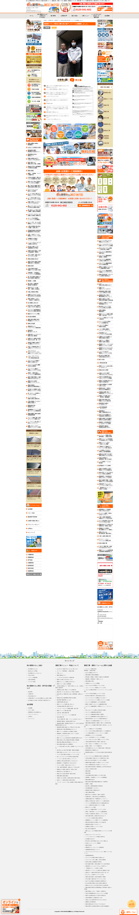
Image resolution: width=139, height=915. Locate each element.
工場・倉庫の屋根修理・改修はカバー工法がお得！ (106, 517)
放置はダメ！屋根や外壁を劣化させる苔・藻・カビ (97, 872)
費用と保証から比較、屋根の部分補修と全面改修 (106, 299)
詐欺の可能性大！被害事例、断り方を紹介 (105, 458)
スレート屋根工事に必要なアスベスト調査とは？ (34, 418)
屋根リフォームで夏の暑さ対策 (64, 710)
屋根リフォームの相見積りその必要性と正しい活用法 (106, 439)
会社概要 (107, 15)
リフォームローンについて (63, 735)
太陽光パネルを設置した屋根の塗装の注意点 (105, 337)
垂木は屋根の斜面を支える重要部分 (65, 744)
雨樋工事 (106, 111)
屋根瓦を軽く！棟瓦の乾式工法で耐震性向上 (105, 389)
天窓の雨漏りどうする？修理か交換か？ (34, 402)
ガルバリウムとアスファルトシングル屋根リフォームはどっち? (34, 352)
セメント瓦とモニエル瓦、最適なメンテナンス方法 (97, 739)
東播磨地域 (31, 557)
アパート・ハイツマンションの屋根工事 (105, 540)
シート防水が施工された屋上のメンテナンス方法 (34, 198)
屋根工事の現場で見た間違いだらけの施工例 (105, 400)
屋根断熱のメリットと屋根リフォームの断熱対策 (34, 410)
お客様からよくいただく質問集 (92, 683)
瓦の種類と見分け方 (33, 302)
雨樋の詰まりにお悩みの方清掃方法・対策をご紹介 (106, 525)
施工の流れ (75, 15)
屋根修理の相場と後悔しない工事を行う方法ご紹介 (68, 727)
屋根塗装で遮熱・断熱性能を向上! (105, 411)
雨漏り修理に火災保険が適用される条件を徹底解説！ (97, 906)
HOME (45, 20)
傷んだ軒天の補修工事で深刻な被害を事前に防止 (34, 186)
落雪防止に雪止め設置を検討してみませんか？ (67, 760)
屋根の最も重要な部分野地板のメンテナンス (33, 320)
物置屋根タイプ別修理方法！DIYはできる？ (105, 510)
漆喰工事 (106, 105)
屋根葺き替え (107, 92)
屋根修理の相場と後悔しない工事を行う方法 (105, 292)
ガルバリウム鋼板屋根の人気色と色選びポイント (96, 716)
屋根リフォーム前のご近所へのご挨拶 (104, 443)
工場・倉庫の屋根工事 (105, 536)
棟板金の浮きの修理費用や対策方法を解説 (34, 167)
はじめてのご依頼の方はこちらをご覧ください (67, 668)
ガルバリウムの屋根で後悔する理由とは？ (33, 361)
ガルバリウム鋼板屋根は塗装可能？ (105, 252)
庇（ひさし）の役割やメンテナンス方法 (34, 394)
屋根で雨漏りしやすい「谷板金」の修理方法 (33, 299)
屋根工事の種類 (105, 87)
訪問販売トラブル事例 (105, 465)
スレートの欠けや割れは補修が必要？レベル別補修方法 (98, 731)
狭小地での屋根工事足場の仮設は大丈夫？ (105, 356)
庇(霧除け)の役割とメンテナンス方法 (33, 239)
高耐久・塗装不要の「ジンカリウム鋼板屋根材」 (96, 811)
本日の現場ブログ (32, 696)
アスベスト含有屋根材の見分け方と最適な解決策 (34, 310)
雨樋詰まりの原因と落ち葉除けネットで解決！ (106, 529)
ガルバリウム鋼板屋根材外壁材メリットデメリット (106, 271)
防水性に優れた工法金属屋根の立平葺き (33, 247)
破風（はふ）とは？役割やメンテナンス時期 (34, 426)
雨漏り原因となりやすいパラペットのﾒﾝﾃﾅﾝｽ (34, 202)
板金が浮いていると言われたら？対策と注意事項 (106, 473)
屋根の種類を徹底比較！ (102, 311)
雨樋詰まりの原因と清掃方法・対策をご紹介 (67, 769)
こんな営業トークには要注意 (105, 462)
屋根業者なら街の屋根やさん (34, 712)
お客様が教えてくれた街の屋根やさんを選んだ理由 (40, 698)
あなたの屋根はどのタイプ (91, 672)
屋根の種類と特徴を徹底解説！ (33, 144)
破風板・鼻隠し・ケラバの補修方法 (93, 745)
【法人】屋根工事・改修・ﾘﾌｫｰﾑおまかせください (106, 547)
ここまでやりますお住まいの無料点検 (96, 16)
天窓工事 (106, 143)
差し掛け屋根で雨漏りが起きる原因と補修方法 (96, 883)
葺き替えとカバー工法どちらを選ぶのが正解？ (105, 307)
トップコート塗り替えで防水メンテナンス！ (34, 422)
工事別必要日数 (103, 362)
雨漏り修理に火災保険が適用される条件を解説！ (105, 419)
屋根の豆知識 (31, 323)
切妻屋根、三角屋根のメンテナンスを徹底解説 (34, 273)
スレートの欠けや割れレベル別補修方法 (105, 322)
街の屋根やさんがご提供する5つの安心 (42, 16)
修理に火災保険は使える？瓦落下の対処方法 (106, 381)
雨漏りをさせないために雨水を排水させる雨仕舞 (34, 295)
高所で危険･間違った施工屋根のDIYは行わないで (34, 377)
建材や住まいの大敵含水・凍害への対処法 (33, 288)
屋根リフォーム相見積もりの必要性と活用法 (67, 731)
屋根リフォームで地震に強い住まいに (65, 704)
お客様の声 (64, 15)
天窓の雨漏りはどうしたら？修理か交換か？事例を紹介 (98, 748)
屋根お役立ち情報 (103, 370)
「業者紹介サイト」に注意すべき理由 (105, 488)
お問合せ (30, 528)
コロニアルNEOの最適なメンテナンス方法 (105, 352)
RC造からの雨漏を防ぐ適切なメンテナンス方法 (96, 813)
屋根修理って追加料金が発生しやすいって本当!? (105, 477)
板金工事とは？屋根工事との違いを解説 (34, 163)
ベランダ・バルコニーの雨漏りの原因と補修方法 (34, 215)
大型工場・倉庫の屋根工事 (63, 712)
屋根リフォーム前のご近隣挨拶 (64, 683)
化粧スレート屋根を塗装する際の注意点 (104, 341)
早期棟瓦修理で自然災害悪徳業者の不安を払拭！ (34, 231)
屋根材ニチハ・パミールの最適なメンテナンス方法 (106, 345)
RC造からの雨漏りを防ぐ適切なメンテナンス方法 (34, 390)
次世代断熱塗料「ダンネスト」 (103, 408)
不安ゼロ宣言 (31, 675)
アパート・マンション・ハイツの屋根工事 (66, 714)
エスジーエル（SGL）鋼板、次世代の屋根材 (95, 859)
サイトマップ (31, 532)
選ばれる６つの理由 (32, 671)
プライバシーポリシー (33, 524)
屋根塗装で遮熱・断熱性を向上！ (93, 790)
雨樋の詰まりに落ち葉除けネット (64, 771)
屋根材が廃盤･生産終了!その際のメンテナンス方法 (97, 762)
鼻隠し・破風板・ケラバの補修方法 (34, 174)
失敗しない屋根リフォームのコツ (105, 288)
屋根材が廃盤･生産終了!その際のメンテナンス (34, 343)
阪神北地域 (31, 568)
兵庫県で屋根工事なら (33, 520)
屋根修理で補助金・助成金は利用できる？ (105, 426)
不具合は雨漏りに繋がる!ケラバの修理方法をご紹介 (97, 758)
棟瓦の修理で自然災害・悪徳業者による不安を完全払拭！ (98, 766)
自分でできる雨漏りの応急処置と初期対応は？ (105, 415)
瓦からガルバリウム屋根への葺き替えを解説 (105, 248)
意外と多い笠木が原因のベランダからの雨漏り (34, 182)
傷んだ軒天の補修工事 (90, 828)
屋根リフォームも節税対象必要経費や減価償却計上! (106, 551)
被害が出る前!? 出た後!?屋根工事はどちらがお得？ (106, 455)
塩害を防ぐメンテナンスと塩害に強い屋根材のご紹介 (97, 870)
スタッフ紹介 (31, 513)
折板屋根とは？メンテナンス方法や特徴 (105, 333)
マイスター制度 (31, 681)
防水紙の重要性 (32, 316)
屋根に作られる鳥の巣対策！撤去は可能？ (66, 773)
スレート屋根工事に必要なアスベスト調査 (95, 805)
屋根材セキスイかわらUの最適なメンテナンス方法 (106, 348)
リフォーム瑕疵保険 (32, 677)
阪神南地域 (31, 565)
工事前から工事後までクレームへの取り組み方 (105, 447)
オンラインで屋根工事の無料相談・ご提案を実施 (105, 436)
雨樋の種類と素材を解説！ (63, 775)
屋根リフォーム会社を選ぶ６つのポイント (106, 366)
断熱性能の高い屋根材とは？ (32, 406)
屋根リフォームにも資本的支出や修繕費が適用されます (69, 737)
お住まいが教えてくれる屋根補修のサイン (105, 303)
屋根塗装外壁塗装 (106, 137)
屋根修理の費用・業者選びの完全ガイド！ (34, 151)
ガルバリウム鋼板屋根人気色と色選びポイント (105, 260)
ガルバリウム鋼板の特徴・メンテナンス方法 (95, 809)
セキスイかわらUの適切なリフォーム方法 (94, 685)
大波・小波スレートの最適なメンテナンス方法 (34, 235)
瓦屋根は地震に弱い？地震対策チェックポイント (106, 392)
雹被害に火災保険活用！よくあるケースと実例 (105, 423)
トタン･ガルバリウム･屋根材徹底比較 (33, 357)
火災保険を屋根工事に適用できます (65, 706)
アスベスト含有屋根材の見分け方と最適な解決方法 (97, 803)
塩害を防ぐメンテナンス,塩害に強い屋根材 (34, 335)
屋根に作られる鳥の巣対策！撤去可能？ (105, 533)
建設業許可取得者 (32, 516)
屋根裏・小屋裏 (32, 281)
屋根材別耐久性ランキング (32, 331)
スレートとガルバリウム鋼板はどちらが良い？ (105, 241)
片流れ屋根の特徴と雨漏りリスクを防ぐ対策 (34, 269)
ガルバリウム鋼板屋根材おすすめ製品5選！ (105, 264)
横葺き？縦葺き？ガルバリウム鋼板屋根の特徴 (106, 267)
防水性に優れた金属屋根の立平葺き (93, 861)
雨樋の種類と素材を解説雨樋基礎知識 (34, 414)
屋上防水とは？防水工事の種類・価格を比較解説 (34, 210)
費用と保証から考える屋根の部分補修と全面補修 (68, 740)
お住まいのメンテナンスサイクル (93, 834)
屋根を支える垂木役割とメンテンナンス (33, 381)
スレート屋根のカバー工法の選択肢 (106, 318)
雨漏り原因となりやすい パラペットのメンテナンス (68, 752)
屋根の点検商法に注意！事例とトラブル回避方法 (105, 469)
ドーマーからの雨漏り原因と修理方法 (33, 398)
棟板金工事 (107, 130)
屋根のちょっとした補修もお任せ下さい (66, 681)
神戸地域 (30, 560)
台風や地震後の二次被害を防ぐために (105, 385)
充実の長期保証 (31, 679)
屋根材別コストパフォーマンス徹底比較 (34, 327)
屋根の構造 (31, 170)
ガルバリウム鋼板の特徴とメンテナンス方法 (34, 369)
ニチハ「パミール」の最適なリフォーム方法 (95, 687)
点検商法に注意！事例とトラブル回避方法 (66, 689)
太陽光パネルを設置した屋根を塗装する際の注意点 (68, 777)
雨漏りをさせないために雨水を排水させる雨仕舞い (97, 885)
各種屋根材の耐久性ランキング (92, 849)
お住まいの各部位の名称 (34, 147)
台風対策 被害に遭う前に (62, 702)
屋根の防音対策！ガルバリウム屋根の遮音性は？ (106, 275)
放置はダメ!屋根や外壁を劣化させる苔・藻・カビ (34, 339)
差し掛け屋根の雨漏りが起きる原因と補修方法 (34, 277)
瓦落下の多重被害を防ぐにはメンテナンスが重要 (105, 377)
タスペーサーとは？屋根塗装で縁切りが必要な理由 (97, 756)
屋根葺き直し (107, 124)
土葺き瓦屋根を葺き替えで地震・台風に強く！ (34, 227)
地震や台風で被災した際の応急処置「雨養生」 (34, 251)
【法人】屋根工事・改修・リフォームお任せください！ (69, 719)
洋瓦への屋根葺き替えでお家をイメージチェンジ (34, 347)
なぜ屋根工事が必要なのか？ (105, 284)
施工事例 (53, 15)
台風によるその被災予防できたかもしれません (106, 374)
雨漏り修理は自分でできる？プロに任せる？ (34, 159)
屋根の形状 (31, 265)
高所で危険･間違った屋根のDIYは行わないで (95, 815)
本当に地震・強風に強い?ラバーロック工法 (34, 255)
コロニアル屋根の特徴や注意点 (103, 326)
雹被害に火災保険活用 (90, 901)
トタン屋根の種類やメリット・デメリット (105, 330)
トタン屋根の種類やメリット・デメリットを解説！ (97, 733)
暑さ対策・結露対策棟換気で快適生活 (94, 786)
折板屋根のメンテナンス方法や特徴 (93, 735)
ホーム (31, 15)
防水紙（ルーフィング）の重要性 (93, 843)
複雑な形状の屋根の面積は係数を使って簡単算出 (96, 781)
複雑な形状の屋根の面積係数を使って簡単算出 (34, 262)
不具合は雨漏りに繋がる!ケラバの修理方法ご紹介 (34, 178)
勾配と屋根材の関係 (33, 291)
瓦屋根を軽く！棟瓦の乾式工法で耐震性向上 (95, 796)
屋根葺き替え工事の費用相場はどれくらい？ (105, 296)
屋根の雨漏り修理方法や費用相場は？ (34, 386)
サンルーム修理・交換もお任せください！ (105, 514)
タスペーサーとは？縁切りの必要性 (33, 190)
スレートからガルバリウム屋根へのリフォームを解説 (106, 245)
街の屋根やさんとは (32, 668)
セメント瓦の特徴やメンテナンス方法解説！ (34, 219)
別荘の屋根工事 (103, 543)
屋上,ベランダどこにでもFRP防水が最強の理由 (34, 206)
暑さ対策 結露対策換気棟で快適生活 (33, 284)
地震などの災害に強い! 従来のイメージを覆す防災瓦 (97, 800)
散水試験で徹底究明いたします (64, 699)
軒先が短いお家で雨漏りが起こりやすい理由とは (34, 306)
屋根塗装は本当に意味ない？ (32, 155)
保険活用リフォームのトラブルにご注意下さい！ (96, 866)
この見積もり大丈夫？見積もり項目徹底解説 (105, 451)
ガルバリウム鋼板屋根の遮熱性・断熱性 (105, 256)
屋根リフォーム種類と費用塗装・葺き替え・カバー (106, 314)
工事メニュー (85, 15)
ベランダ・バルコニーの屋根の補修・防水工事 (67, 708)
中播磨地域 (31, 554)
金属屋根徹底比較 (89, 855)
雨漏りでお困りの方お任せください (65, 679)
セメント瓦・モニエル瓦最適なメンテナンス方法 (34, 223)
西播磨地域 (31, 571)
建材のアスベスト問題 (33, 313)
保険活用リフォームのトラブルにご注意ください (106, 484)
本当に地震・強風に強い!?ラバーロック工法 (95, 878)
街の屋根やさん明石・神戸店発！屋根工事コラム (39, 700)
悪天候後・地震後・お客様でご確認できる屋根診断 (97, 677)
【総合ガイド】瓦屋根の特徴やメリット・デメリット (97, 720)
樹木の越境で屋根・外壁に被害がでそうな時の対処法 (106, 481)
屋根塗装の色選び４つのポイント (103, 404)
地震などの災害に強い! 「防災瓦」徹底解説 (105, 396)
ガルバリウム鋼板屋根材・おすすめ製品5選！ (95, 702)
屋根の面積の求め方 (33, 259)
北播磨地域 (31, 562)
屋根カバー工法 (108, 99)
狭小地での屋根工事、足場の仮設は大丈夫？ (95, 695)
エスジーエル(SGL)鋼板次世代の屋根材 (34, 365)
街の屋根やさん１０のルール (34, 673)
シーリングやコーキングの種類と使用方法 (34, 243)
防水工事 (106, 118)
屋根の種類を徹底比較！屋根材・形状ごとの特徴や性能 (98, 722)
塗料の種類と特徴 (105, 565)
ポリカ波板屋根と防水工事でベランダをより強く (106, 521)
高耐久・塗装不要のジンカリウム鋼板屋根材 (34, 373)
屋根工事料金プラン (61, 675)
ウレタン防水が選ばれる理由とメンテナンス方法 (34, 194)
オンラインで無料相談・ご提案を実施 (65, 671)
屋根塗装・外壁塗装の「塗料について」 (94, 679)
